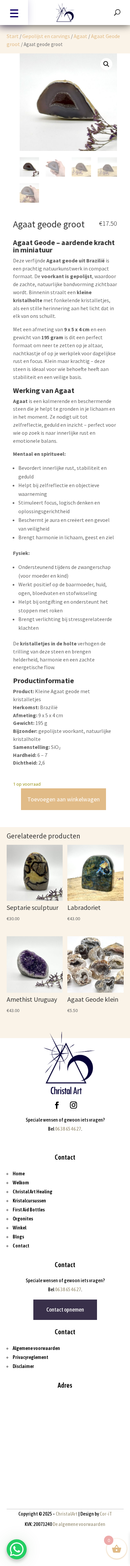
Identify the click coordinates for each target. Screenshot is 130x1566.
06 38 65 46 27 (68, 1129)
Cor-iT (105, 1514)
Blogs (18, 1236)
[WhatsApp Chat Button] (17, 1549)
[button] (14, 12)
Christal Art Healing (32, 1191)
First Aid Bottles (29, 1209)
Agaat (80, 36)
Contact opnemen (65, 1309)
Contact (21, 1245)
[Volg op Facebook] (57, 1105)
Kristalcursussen (29, 1200)
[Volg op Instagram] (73, 1105)
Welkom (21, 1182)
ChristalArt (67, 1514)
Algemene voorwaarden (36, 1348)
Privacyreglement (30, 1357)
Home (19, 1173)
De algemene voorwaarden (79, 1524)
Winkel (19, 1227)
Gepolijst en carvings (46, 36)
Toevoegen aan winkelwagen (63, 799)
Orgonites (23, 1218)
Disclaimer (23, 1366)
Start (13, 36)
